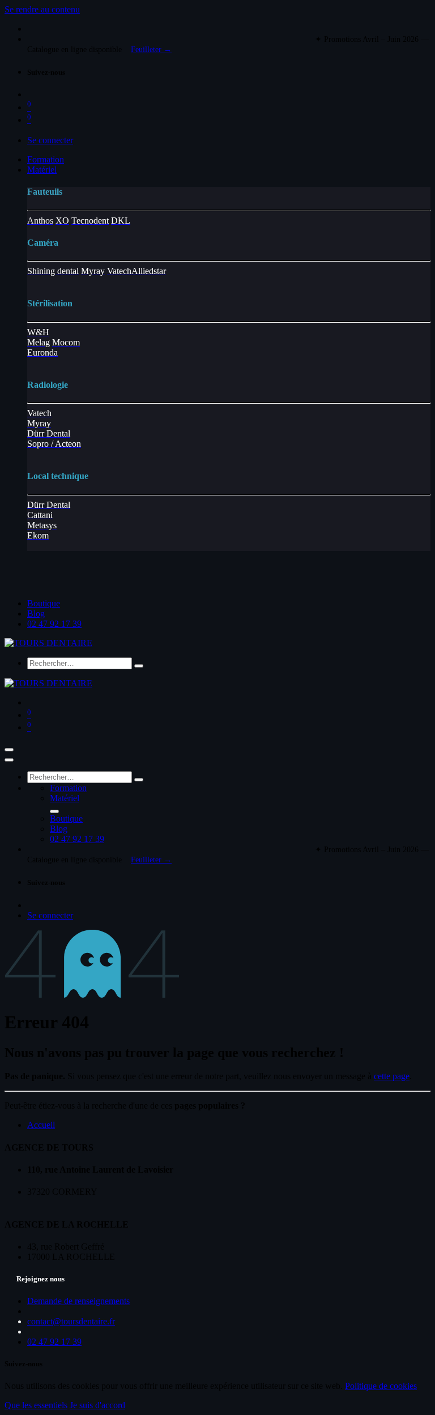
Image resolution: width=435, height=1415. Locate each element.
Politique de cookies (381, 1386)
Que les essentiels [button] (36, 1405)
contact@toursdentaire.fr (71, 1321)
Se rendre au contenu (42, 9)
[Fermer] (9, 760)
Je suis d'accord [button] (97, 1405)
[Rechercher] (138, 666)
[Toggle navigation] (9, 749)
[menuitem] (45, 159)
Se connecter (50, 140)
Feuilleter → (151, 49)
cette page (392, 1076)
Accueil (41, 1125)
